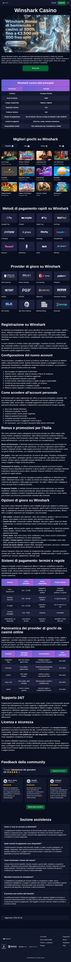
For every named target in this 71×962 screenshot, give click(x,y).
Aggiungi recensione (59, 771)
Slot (60, 146)
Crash (43, 146)
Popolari (8, 146)
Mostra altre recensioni (35, 807)
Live (25, 146)
